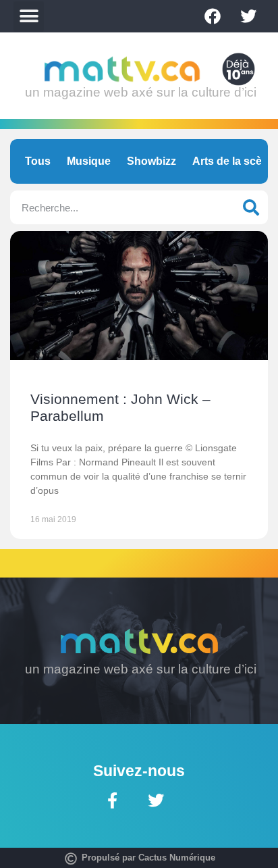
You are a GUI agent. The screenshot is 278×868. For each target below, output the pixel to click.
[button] (28, 16)
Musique (89, 161)
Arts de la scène (233, 161)
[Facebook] (212, 16)
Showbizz (151, 161)
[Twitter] (248, 16)
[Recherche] (251, 207)
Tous (38, 161)
